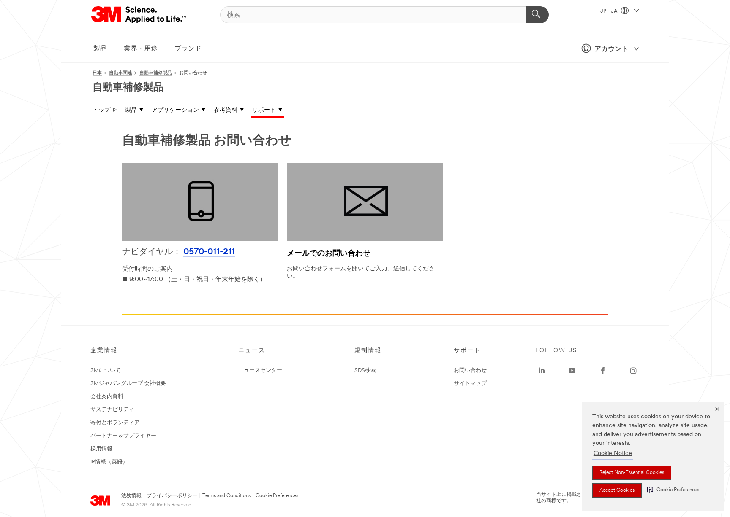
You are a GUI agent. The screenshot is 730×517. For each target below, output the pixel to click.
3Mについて (105, 370)
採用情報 (101, 449)
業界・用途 (141, 49)
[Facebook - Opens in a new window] (603, 370)
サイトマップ (470, 383)
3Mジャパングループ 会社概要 (128, 383)
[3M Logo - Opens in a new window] (139, 14)
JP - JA (609, 11)
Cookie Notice (613, 453)
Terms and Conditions (226, 495)
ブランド (188, 49)
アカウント (611, 49)
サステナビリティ (112, 409)
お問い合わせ (470, 370)
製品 (100, 49)
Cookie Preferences (277, 495)
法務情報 (131, 495)
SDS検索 (365, 370)
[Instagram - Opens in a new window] (633, 370)
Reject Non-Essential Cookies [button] (631, 472)
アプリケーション (175, 110)
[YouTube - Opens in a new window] (572, 370)
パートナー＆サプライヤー (123, 436)
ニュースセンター (260, 370)
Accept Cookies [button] (617, 490)
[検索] (537, 14)
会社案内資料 (106, 396)
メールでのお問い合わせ (328, 254)
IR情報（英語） (109, 462)
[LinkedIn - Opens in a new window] (541, 370)
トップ (101, 110)
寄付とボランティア (115, 422)
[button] (673, 490)
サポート (264, 110)
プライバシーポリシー (172, 495)
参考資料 (225, 110)
